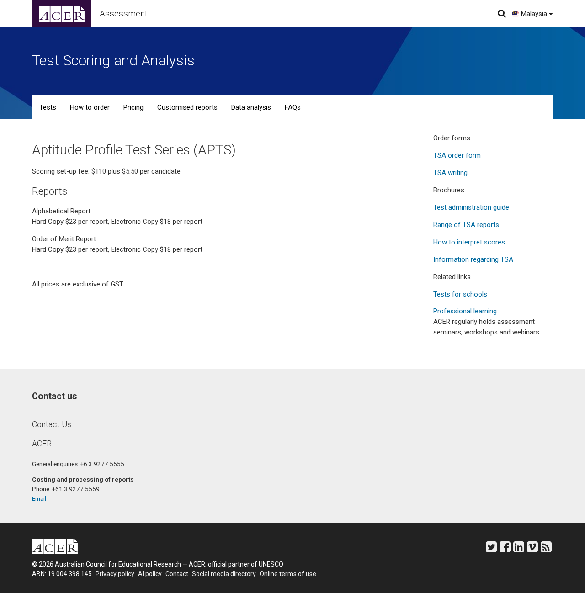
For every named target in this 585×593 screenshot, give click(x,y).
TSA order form (457, 155)
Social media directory (224, 573)
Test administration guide (471, 207)
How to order (90, 107)
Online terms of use (288, 573)
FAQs (293, 107)
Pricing (133, 107)
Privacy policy (115, 573)
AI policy (150, 573)
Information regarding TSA (473, 259)
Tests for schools (460, 294)
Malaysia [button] (533, 14)
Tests (47, 107)
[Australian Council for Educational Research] (61, 13)
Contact (176, 573)
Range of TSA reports (466, 225)
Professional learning (465, 311)
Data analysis (251, 107)
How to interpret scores (469, 242)
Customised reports (187, 107)
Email (39, 498)
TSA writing (450, 173)
